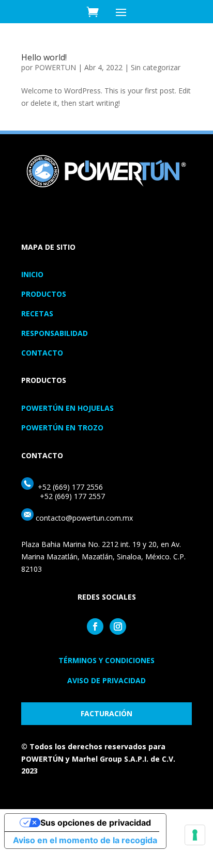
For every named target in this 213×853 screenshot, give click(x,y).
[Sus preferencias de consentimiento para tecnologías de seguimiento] (195, 835)
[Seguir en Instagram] (118, 626)
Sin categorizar (155, 67)
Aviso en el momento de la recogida (85, 840)
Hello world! (44, 57)
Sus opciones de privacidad (95, 822)
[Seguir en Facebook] (95, 626)
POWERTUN (55, 67)
